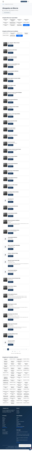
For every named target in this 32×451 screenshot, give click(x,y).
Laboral (17, 422)
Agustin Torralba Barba (12, 49)
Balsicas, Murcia (11, 178)
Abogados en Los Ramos (5, 387)
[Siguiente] (17, 351)
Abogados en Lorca (5, 384)
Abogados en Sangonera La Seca (12, 396)
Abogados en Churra (26, 370)
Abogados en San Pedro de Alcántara (12, 35)
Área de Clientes (4, 432)
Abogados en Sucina (26, 398)
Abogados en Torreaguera (12, 400)
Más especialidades (19, 427)
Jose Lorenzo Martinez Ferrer (13, 230)
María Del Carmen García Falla (13, 260)
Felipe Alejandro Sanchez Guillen (14, 78)
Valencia (3, 419)
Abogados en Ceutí (19, 370)
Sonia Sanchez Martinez (12, 270)
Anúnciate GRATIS (5, 433)
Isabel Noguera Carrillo (12, 304)
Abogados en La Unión (19, 380)
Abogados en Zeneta (19, 402)
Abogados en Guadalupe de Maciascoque (6, 378)
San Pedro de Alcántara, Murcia (13, 143)
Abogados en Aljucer (26, 361)
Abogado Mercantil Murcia (5, 25)
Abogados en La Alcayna (12, 380)
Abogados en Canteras (19, 368)
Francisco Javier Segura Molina (14, 113)
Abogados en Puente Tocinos (6, 391)
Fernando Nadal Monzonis (13, 206)
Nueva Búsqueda (7, 12)
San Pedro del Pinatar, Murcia (12, 231)
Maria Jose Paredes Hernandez (14, 245)
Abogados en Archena (19, 363)
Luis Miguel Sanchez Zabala (13, 106)
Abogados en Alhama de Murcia (19, 361)
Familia (17, 417)
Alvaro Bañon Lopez (12, 85)
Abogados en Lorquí (12, 384)
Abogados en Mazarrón (12, 387)
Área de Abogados (5, 431)
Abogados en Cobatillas (12, 373)
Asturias (3, 425)
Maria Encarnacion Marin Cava (14, 64)
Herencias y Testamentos (20, 421)
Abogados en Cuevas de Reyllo (19, 373)
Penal (17, 420)
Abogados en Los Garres (26, 385)
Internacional (18, 423)
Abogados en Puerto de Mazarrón (19, 391)
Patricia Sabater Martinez (13, 163)
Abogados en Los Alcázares (19, 385)
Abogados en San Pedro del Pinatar (5, 396)
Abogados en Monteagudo (26, 387)
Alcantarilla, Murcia (11, 214)
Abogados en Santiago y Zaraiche (5, 398)
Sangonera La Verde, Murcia (12, 93)
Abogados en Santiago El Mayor (26, 396)
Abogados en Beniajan (5, 366)
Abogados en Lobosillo (26, 382)
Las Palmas (4, 426)
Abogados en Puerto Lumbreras (12, 391)
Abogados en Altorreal (12, 363)
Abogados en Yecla (5, 402)
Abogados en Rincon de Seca (26, 391)
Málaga (3, 420)
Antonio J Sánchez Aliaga (13, 253)
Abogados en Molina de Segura (12, 33)
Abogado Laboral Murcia (5, 19)
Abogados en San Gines (5, 394)
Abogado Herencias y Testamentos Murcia (12, 22)
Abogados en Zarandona (12, 403)
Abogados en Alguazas (12, 361)
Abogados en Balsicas (26, 363)
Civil (17, 418)
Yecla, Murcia (10, 86)
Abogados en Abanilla (5, 359)
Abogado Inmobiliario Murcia (19, 22)
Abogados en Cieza (5, 372)
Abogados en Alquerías (5, 363)
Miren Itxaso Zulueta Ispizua (13, 170)
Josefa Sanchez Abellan (12, 213)
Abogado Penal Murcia (19, 19)
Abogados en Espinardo (19, 375)
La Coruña (4, 424)
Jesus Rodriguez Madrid (12, 156)
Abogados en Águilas (6, 35)
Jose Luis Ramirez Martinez (13, 71)
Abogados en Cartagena (26, 33)
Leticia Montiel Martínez (12, 237)
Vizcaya (3, 422)
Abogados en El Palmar (26, 373)
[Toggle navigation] (28, 1)
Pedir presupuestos (24, 1)
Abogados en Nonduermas (19, 389)
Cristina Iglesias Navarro (12, 294)
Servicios (17, 410)
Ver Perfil (10, 45)
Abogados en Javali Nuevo (19, 377)
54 (12, 351)
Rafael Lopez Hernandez (12, 323)
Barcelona (3, 418)
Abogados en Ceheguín (12, 370)
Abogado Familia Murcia (26, 19)
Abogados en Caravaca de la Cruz (26, 368)
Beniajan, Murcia (11, 164)
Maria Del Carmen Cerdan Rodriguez (15, 92)
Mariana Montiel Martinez (13, 99)
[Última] (19, 351)
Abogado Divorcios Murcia (5, 22)
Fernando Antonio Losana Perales (14, 149)
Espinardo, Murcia (11, 295)
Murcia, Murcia (11, 43)
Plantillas (17, 411)
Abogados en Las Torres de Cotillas (5, 382)
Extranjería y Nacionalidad (20, 426)
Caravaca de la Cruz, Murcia (12, 271)
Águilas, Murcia (11, 279)
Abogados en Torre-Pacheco (5, 400)
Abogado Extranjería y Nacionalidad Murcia (12, 20)
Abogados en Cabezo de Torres (6, 368)
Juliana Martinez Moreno (12, 177)
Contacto (17, 413)
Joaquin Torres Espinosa (12, 135)
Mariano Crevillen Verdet (12, 184)
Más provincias (4, 427)
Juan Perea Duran (11, 142)
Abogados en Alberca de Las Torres (19, 359)
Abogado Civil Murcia (26, 22)
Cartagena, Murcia (11, 157)
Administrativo (18, 424)
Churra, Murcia (11, 79)
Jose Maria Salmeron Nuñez (13, 191)
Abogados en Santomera (19, 398)
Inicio (3, 4)
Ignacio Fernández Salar (12, 120)
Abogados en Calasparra (12, 368)
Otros (17, 425)
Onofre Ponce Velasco (12, 286)
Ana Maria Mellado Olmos (13, 333)
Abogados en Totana (19, 400)
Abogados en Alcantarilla (5, 361)
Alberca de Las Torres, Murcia (13, 150)
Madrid (3, 417)
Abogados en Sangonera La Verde (19, 396)
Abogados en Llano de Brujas (19, 382)
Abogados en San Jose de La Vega (19, 394)
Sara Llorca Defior (11, 340)
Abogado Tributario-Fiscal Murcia (12, 25)
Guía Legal (18, 412)
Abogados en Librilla (12, 382)
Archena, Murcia (11, 287)
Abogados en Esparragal (12, 375)
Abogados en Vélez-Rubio (26, 400)
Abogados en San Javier (12, 394)
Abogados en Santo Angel (12, 398)
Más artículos (18, 442)
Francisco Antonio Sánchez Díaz (14, 278)
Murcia (3, 423)
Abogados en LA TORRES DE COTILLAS (6, 380)
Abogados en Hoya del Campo (12, 377)
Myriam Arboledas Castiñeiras (13, 220)
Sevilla (3, 421)
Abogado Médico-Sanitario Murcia (19, 25)
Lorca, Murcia (10, 100)
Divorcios (17, 419)
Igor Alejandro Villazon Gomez (13, 42)
